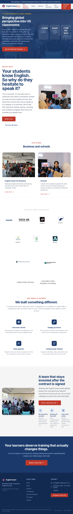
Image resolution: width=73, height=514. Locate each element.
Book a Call (9, 119)
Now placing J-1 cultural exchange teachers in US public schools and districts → (36, 2)
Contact (28, 500)
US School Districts (26, 6)
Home (18, 6)
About (33, 6)
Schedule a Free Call (66, 6)
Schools (40, 6)
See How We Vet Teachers (14, 49)
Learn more (8, 192)
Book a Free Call (35, 463)
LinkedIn (55, 490)
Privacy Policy (58, 510)
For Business (49, 6)
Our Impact (56, 6)
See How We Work (11, 125)
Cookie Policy (67, 510)
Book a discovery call (48, 403)
